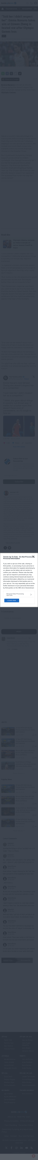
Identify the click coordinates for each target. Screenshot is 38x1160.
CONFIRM (11, 600)
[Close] (34, 557)
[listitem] (19, 594)
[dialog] (19, 580)
